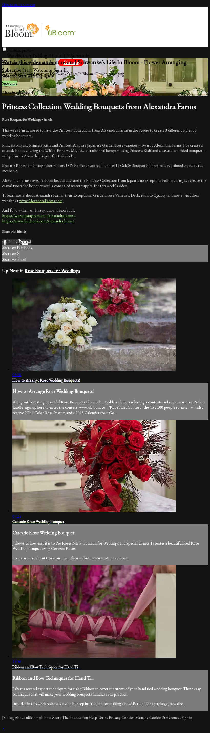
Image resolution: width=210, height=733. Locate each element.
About (55, 55)
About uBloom (26, 717)
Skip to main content (18, 4)
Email (26, 242)
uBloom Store (50, 717)
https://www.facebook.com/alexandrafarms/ (38, 221)
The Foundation (75, 717)
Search (25, 55)
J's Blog (39, 55)
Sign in (61, 69)
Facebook (10, 242)
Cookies (128, 717)
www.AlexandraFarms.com (40, 200)
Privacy (115, 717)
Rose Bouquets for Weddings (21, 119)
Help (93, 717)
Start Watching (38, 69)
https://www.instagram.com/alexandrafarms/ (38, 215)
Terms (103, 717)
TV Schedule (75, 55)
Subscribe (9, 83)
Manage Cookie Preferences (158, 717)
